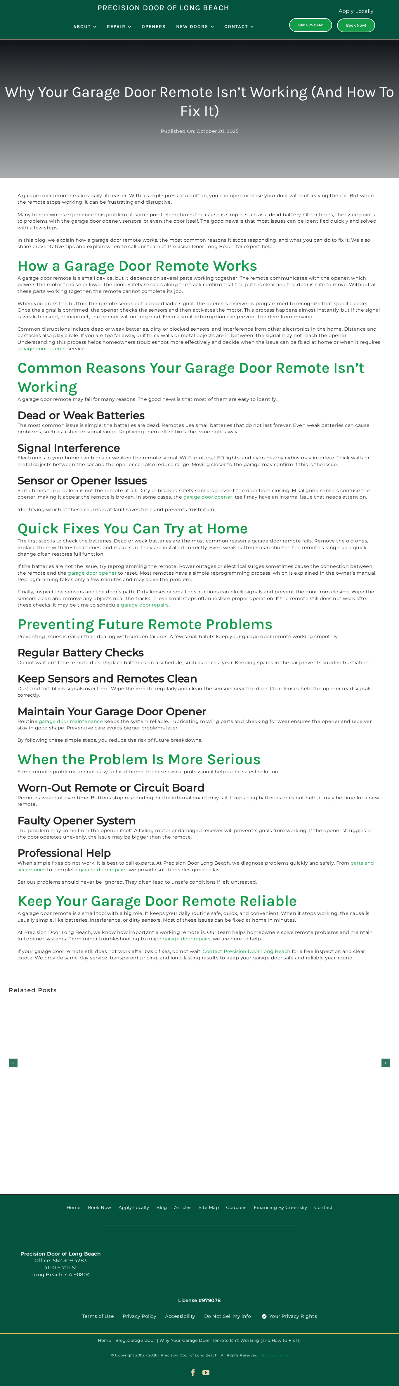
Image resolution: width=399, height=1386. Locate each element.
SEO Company (274, 1355)
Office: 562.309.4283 (60, 1260)
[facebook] (193, 1372)
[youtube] (206, 1372)
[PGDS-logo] (199, 1245)
